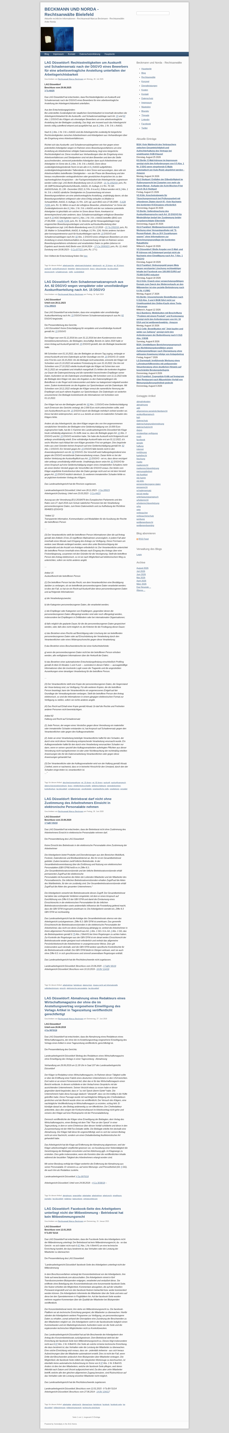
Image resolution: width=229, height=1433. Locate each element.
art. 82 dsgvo (119, 265)
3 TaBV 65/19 (51, 823)
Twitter (144, 128)
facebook (105, 1404)
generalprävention (114, 786)
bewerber (71, 269)
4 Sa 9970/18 (51, 1030)
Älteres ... (140, 590)
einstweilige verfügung (147, 433)
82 (124, 116)
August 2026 (142, 568)
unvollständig (86, 789)
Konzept (145, 81)
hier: (86, 256)
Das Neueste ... (143, 587)
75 (74, 934)
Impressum (58, 54)
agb (138, 408)
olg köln (140, 481)
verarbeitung (114, 789)
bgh (138, 417)
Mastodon (146, 107)
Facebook (146, 124)
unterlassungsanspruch (147, 497)
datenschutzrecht (82, 269)
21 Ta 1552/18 (111, 183)
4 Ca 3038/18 (98, 1183)
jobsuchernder (101, 269)
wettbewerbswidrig (145, 525)
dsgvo (92, 269)
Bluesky (145, 111)
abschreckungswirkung (71, 783)
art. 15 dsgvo (108, 265)
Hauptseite (110, 54)
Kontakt (71, 54)
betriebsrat (78, 985)
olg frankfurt (141, 475)
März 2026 (141, 584)
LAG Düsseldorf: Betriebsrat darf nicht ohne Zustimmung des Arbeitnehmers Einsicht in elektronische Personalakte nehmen (78, 803)
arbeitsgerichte (68, 265)
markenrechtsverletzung (147, 468)
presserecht (141, 487)
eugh (138, 436)
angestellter (77, 1196)
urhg (138, 506)
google (139, 443)
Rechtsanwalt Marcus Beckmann (70, 79)
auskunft (48, 269)
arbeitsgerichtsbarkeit (83, 265)
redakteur (67, 1199)
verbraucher (142, 513)
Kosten (144, 90)
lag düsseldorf (112, 269)
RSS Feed (144, 539)
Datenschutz (147, 98)
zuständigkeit (79, 272)
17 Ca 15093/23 (101, 246)
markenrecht (142, 465)
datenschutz (87, 985)
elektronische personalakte (77, 988)
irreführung (141, 452)
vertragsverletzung (90, 1199)
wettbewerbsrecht (144, 522)
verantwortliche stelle (101, 789)
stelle (71, 272)
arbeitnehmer (67, 985)
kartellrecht (141, 455)
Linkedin (145, 119)
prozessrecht (49, 272)
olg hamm (141, 478)
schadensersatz (62, 272)
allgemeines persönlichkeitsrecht (151, 411)
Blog (47, 54)
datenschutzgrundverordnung (56, 786)
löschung (140, 459)
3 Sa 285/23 (50, 306)
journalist (48, 1199)
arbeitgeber (86, 1196)
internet (140, 449)
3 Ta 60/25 (49, 91)
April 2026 (141, 581)
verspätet (123, 789)
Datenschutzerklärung (90, 54)
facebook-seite (116, 1404)
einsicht (63, 988)
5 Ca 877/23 (77, 249)
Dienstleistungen (149, 86)
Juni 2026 (141, 574)
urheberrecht (142, 500)
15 (117, 116)
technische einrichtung (91, 1408)
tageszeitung (77, 1199)
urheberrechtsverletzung (147, 503)
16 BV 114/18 (102, 969)
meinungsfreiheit (144, 471)
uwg (138, 509)
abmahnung (67, 1196)
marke (139, 462)
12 (119, 433)
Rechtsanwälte (148, 77)
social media (142, 494)
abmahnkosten (143, 401)
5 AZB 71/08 (63, 221)
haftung (140, 446)
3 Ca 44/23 (95, 493)
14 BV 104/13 (102, 1392)
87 (79, 1245)
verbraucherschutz (145, 516)
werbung (140, 519)
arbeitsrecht (97, 265)
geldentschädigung (99, 786)
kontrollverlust (50, 789)
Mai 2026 (140, 578)
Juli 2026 (140, 571)
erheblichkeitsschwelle (82, 786)
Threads (145, 115)
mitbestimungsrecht (74, 1408)
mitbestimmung (59, 1408)
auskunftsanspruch (59, 269)
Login (139, 554)
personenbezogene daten (148, 484)
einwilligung (117, 1196)
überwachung (87, 1404)
